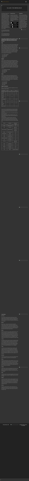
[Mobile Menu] (27, 1)
